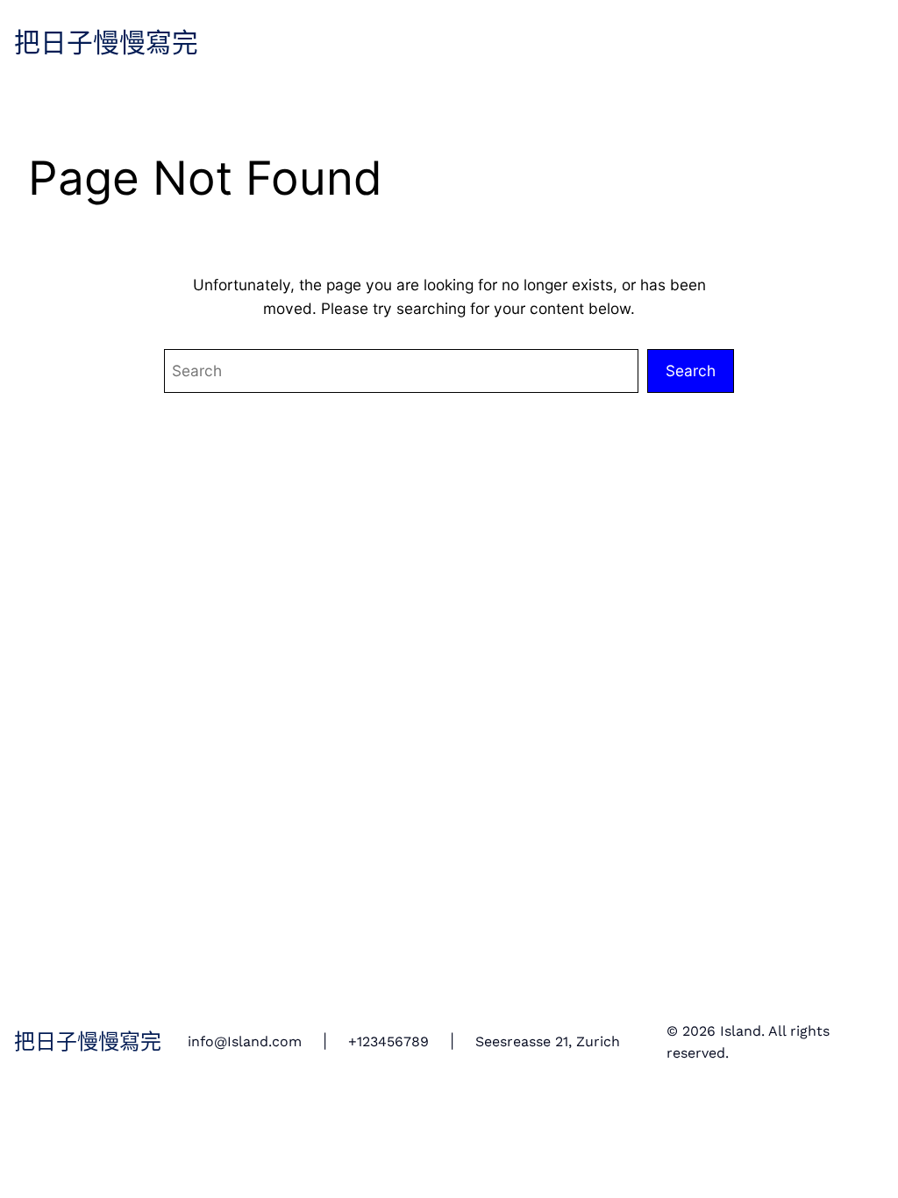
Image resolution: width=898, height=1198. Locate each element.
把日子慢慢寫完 (106, 43)
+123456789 (388, 1042)
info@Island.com (245, 1042)
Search (691, 370)
